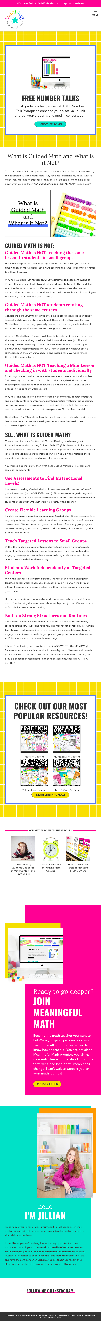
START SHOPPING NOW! (50, 794)
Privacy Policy (76, 1315)
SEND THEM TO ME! (50, 124)
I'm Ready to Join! (47, 1084)
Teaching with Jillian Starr (14, 19)
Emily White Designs (52, 1317)
